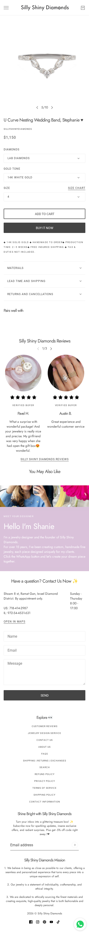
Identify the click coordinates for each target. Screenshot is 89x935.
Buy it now (44, 228)
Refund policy (45, 774)
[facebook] (30, 921)
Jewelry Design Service (44, 733)
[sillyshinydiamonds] (44, 8)
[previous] (37, 107)
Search (44, 767)
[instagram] (37, 921)
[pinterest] (44, 921)
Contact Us (45, 740)
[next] (52, 107)
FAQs (44, 753)
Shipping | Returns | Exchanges (44, 760)
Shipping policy (44, 795)
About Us (44, 747)
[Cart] (82, 7)
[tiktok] (58, 921)
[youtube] (51, 921)
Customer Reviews (45, 726)
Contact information (44, 801)
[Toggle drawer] (6, 7)
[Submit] (75, 845)
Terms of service (44, 788)
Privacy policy (44, 781)
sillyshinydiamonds (18, 129)
